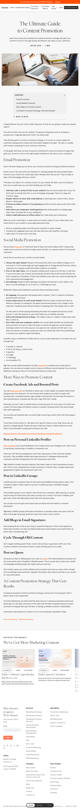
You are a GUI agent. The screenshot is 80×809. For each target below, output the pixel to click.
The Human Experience (34, 7)
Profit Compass (56, 726)
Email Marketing (32, 755)
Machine (39, 805)
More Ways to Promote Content (28, 107)
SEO (27, 740)
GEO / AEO (30, 744)
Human (30, 805)
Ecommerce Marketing (59, 712)
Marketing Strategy (34, 712)
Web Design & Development (31, 732)
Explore (57, 2)
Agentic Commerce (57, 723)
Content (19, 95)
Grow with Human (70, 7)
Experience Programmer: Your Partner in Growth (35, 776)
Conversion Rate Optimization (32, 726)
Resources (30, 788)
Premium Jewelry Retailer (60, 778)
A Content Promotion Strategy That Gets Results (35, 111)
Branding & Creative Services (34, 720)
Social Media (31, 751)
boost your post (16, 391)
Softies (53, 768)
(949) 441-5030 (71, 806)
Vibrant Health (56, 775)
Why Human (30, 768)
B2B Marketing (56, 719)
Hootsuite (42, 366)
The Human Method (45, 7)
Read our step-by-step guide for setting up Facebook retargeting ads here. (33, 434)
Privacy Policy (57, 806)
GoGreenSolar (55, 786)
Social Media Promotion (25, 103)
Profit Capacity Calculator (51, 674)
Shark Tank (54, 716)
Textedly (53, 793)
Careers (29, 791)
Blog (28, 784)
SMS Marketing (32, 758)
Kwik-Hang (54, 782)
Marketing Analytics (34, 716)
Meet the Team (32, 771)
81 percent (18, 247)
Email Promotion (22, 99)
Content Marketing (33, 747)
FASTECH (54, 789)
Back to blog (22, 117)
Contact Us (30, 795)
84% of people (9, 446)
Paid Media (30, 737)
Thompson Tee (56, 771)
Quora (44, 559)
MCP (50, 805)
